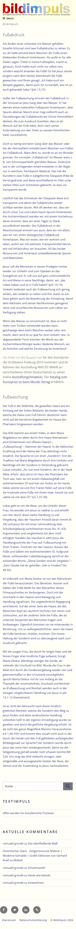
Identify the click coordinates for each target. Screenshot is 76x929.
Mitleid (17, 860)
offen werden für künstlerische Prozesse (28, 813)
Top (72, 924)
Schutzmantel (36, 868)
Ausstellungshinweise (27, 377)
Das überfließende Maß (43, 843)
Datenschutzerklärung (33, 920)
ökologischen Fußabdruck (43, 235)
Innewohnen (36, 882)
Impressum (9, 920)
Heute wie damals (39, 875)
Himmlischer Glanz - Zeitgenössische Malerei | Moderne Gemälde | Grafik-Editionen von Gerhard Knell (35, 855)
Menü (10, 18)
